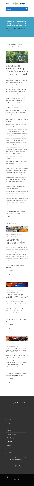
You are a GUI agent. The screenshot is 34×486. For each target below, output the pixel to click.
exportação (16, 265)
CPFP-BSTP (10, 373)
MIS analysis (13, 28)
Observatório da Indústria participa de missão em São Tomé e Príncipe (16, 350)
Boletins (9, 430)
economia (16, 211)
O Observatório (10, 427)
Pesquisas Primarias (11, 434)
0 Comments (19, 234)
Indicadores (9, 441)
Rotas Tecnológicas (11, 438)
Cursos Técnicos (17, 373)
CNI (12, 265)
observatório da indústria (17, 375)
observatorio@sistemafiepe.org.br (17, 465)
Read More (9, 274)
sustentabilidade (17, 213)
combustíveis (11, 211)
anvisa (9, 265)
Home (7, 28)
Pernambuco (20, 319)
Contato (9, 445)
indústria (11, 213)
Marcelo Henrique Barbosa (14, 46)
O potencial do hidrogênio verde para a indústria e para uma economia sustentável (15, 31)
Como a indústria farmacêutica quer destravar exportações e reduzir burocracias (15, 241)
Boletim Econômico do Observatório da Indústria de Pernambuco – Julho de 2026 (17, 296)
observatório (14, 319)
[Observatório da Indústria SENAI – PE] (17, 3)
